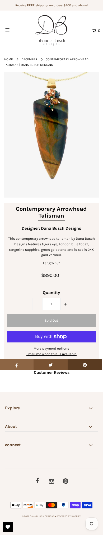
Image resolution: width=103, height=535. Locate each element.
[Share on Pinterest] (85, 364)
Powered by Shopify (69, 516)
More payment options (51, 348)
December (29, 59)
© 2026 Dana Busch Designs (38, 516)
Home (8, 59)
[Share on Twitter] (51, 364)
